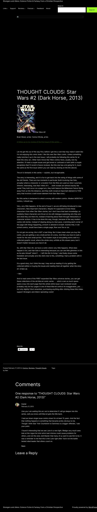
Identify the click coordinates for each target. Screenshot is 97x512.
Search (60, 6)
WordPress (92, 507)
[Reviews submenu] (24, 8)
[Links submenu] (7, 8)
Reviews (32, 368)
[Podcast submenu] (34, 8)
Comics (25, 368)
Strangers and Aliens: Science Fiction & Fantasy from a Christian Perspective (33, 1)
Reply (23, 446)
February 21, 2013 (27, 406)
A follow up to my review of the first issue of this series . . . (39, 142)
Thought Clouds (40, 368)
